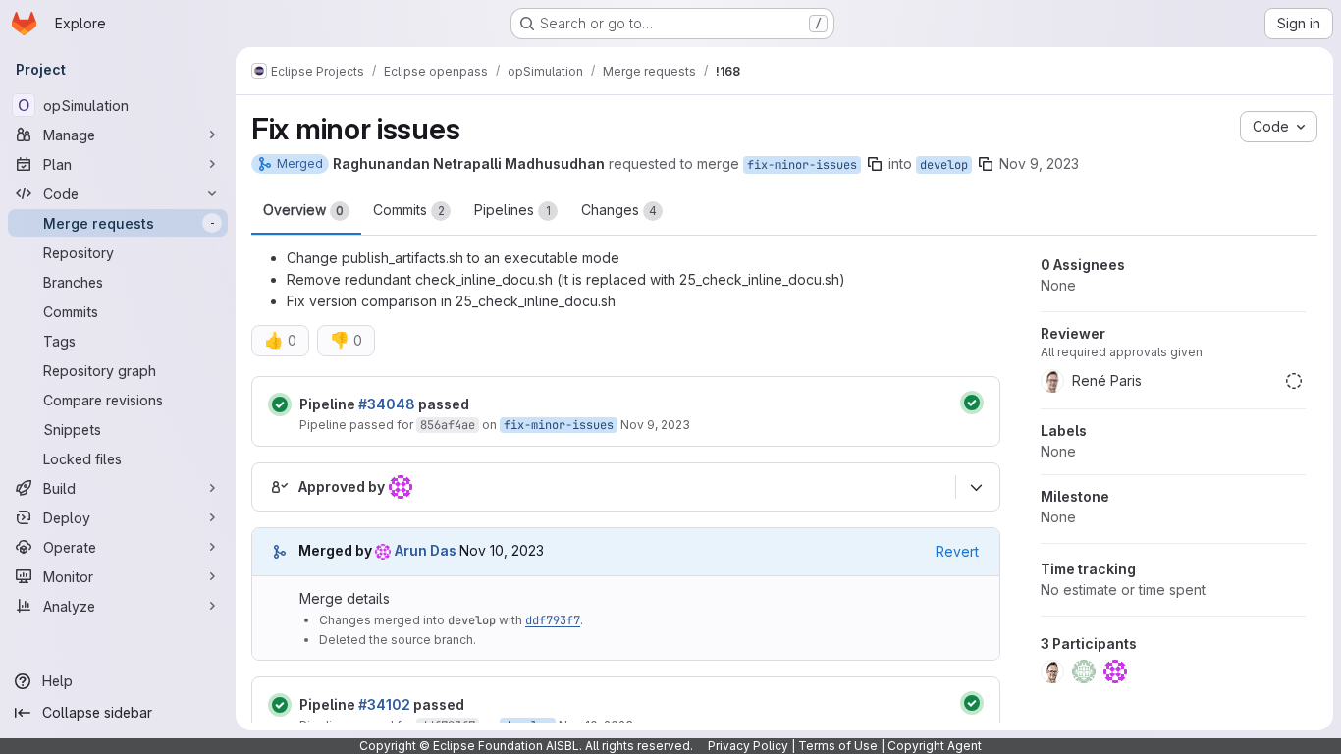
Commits (409, 209)
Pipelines (512, 209)
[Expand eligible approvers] (976, 487)
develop (944, 165)
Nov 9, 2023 (1039, 163)
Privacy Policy (748, 745)
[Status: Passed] (280, 404)
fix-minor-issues (802, 165)
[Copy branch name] (874, 164)
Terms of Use (838, 745)
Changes (619, 209)
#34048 (386, 404)
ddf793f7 (552, 620)
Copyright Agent (934, 745)
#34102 (384, 704)
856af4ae (447, 425)
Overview (303, 209)
